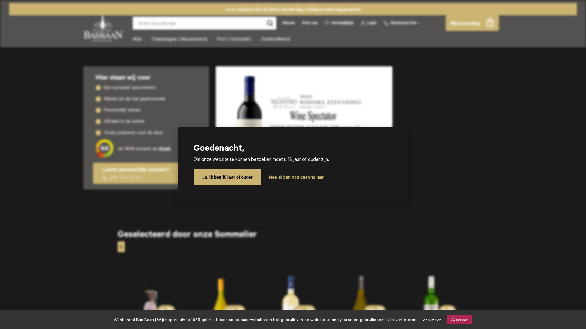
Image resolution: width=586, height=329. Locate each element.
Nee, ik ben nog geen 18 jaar (296, 177)
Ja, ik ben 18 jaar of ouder (227, 177)
